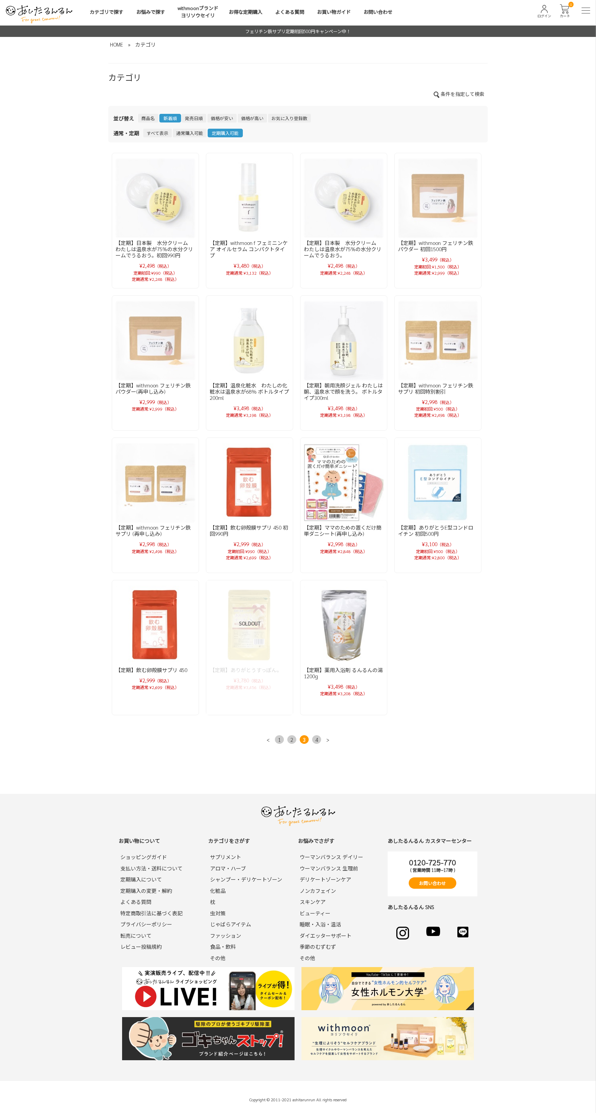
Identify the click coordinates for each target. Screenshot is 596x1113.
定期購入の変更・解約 (146, 890)
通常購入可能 (189, 133)
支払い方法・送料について (151, 868)
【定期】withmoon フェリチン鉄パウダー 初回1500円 (435, 245)
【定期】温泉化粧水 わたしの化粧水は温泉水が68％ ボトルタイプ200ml (249, 391)
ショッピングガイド (143, 857)
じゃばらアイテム (230, 924)
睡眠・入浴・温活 (320, 924)
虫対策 (218, 913)
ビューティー (315, 913)
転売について (135, 935)
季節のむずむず (318, 946)
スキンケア (313, 901)
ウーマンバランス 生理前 (329, 868)
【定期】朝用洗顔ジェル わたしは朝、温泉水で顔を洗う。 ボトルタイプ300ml (343, 391)
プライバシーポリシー (146, 924)
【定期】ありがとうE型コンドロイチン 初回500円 (435, 530)
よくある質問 (289, 12)
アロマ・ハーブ (228, 868)
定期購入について (141, 879)
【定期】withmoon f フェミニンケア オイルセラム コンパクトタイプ (249, 248)
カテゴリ (145, 44)
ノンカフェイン (318, 890)
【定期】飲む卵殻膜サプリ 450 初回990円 (249, 530)
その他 (218, 958)
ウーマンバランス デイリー (331, 857)
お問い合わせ (378, 12)
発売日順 (194, 118)
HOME (116, 44)
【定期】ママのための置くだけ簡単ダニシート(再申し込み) (342, 530)
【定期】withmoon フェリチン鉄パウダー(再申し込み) (153, 388)
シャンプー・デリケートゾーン (246, 879)
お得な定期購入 (245, 12)
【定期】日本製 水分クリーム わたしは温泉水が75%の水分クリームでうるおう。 (342, 248)
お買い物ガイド (334, 12)
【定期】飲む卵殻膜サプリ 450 (151, 670)
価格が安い (222, 118)
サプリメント (225, 857)
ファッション (225, 935)
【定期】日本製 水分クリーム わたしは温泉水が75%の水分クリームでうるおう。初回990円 (154, 248)
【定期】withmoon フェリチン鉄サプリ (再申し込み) (153, 530)
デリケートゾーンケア (325, 879)
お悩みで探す (150, 12)
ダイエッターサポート (325, 935)
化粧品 (218, 890)
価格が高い (252, 118)
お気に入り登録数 (289, 118)
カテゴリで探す (106, 12)
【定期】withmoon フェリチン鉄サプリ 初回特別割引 (435, 388)
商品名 (148, 118)
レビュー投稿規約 (141, 946)
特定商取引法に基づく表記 (151, 913)
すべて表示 (157, 133)
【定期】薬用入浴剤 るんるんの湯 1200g (343, 673)
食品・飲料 (223, 946)
